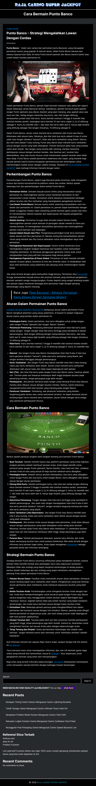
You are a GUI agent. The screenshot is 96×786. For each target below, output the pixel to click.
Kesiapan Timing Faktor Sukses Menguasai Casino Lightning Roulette (38, 702)
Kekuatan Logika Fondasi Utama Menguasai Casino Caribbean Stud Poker (41, 721)
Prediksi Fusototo (11, 745)
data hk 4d (8, 741)
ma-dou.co (14, 645)
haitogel (55, 653)
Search (6, 677)
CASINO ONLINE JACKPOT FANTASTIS (25, 310)
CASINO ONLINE (12, 29)
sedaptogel (72, 544)
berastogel (83, 274)
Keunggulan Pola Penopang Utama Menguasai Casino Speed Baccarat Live (41, 727)
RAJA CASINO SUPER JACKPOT (52, 782)
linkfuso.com (9, 738)
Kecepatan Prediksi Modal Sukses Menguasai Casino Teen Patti (36, 715)
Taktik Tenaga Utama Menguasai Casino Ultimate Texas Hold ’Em (37, 708)
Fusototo (20, 751)
